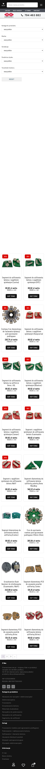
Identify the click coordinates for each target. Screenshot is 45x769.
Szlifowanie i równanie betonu (13, 734)
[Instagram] (13, 686)
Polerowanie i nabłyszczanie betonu (16, 731)
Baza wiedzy (7, 756)
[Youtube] (8, 686)
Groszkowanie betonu (10, 706)
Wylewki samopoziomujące (12, 740)
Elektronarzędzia (8, 700)
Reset (11, 79)
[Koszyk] (33, 765)
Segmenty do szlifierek (11, 718)
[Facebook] (4, 686)
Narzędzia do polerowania (12, 712)
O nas (4, 753)
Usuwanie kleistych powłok (12, 737)
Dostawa (5, 759)
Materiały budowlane (10, 709)
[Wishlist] (23, 765)
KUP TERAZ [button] (11, 598)
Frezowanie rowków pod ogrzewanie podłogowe (20, 728)
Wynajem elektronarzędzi (12, 743)
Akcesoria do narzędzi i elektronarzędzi (17, 697)
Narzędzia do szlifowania (11, 715)
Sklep (3, 5)
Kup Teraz (11, 296)
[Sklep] (3, 3)
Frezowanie (6, 703)
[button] (41, 5)
